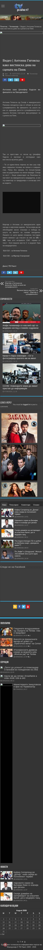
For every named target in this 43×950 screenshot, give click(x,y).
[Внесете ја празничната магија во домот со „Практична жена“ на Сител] (6, 642)
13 (21, 922)
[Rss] (15, 607)
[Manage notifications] (5, 945)
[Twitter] (24, 607)
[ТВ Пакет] (21, 7)
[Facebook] (19, 607)
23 (39, 925)
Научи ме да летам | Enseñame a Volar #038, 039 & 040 (20, 677)
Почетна (3, 27)
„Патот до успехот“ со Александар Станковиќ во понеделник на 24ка (21, 668)
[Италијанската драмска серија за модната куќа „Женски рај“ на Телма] (6, 653)
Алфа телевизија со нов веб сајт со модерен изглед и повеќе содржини (20, 326)
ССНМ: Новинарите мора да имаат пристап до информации (20, 387)
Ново (4, 505)
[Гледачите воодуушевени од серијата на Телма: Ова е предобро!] (6, 632)
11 (9, 922)
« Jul (2, 934)
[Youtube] (28, 607)
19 (15, 925)
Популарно (13, 505)
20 (21, 925)
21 (27, 925)
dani (6, 74)
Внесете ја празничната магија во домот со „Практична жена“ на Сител (27, 641)
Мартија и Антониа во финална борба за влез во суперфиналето (15, 284)
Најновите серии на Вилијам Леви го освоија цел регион (26, 521)
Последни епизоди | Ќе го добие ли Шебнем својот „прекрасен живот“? (28, 543)
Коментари (25, 505)
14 (27, 922)
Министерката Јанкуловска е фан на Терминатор (27, 685)
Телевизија (13, 27)
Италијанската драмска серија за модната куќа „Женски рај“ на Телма (25, 652)
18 (10, 925)
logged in (26, 404)
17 (4, 925)
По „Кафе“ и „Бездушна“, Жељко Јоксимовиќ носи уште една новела (28, 554)
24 (4, 928)
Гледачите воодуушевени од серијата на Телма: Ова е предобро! (27, 630)
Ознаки (36, 505)
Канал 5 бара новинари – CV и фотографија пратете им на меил (19, 357)
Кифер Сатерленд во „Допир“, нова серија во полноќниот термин (27, 512)
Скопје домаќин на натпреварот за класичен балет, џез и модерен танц (27, 532)
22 (33, 925)
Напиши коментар (11, 75)
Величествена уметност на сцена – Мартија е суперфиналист (27, 291)
